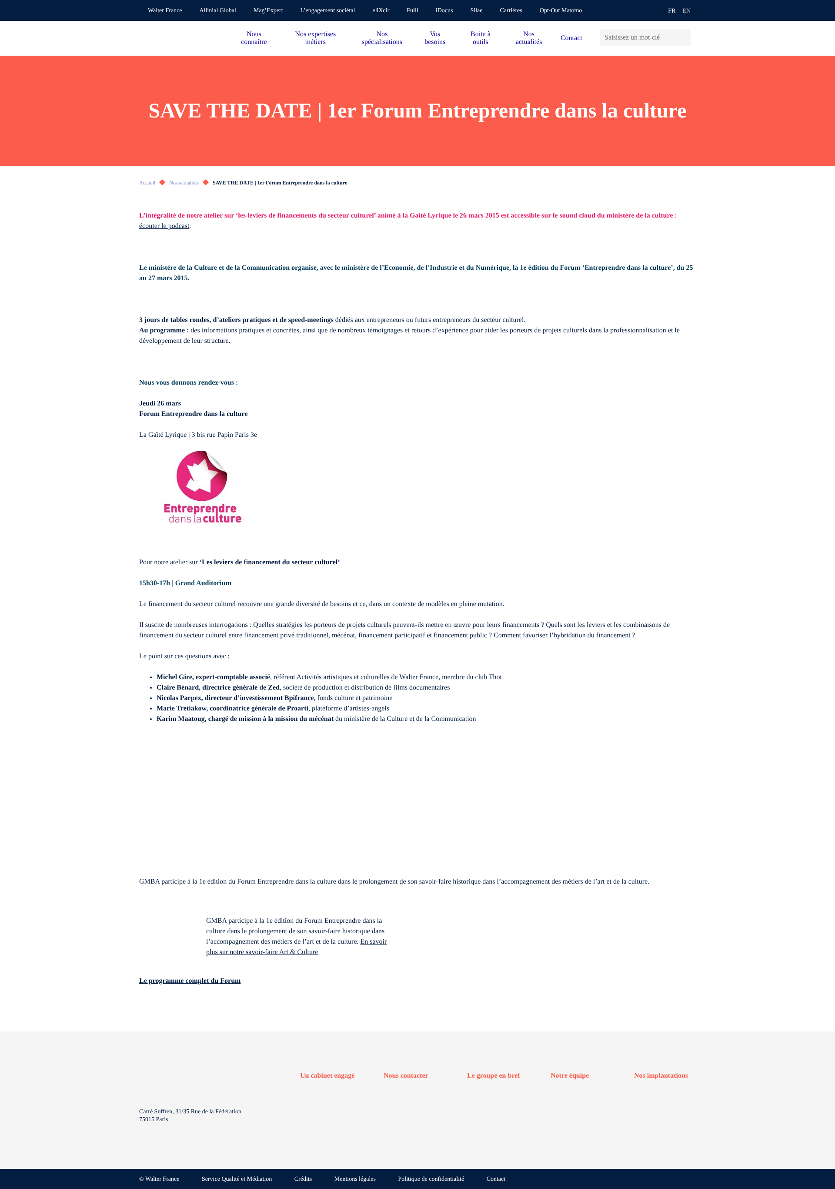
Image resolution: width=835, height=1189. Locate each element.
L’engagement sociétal (328, 10)
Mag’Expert (268, 10)
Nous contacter (406, 1075)
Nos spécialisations (382, 38)
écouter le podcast (164, 226)
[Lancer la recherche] (684, 37)
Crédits (303, 1179)
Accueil (147, 183)
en (686, 11)
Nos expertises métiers (315, 38)
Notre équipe (570, 1075)
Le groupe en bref (493, 1075)
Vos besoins (434, 38)
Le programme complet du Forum (189, 981)
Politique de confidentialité (431, 1179)
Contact (571, 38)
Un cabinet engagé (327, 1075)
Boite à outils (481, 38)
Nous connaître (254, 38)
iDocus (444, 10)
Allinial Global (218, 10)
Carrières (511, 10)
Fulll (412, 10)
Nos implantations (661, 1075)
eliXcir (380, 10)
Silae (476, 10)
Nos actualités (529, 38)
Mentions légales (355, 1179)
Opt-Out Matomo (561, 10)
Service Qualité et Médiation (237, 1179)
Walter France (165, 10)
